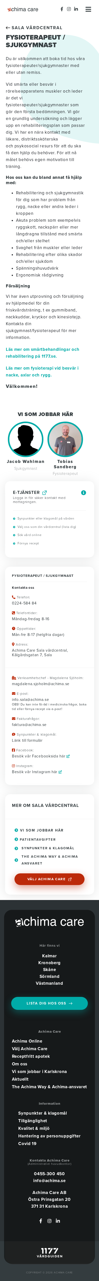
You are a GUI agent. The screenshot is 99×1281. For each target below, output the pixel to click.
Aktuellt (20, 1079)
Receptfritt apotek (31, 1056)
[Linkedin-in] (76, 9)
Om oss (19, 1064)
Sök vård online (28, 535)
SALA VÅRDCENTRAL (36, 27)
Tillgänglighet (32, 1120)
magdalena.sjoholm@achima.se (41, 684)
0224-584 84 (24, 603)
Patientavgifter (37, 840)
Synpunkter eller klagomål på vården (45, 518)
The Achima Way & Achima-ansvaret (49, 1086)
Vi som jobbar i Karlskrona (39, 1071)
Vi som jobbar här (41, 830)
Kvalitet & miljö (34, 1128)
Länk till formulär (27, 740)
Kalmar (49, 956)
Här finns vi (50, 946)
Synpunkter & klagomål (42, 1113)
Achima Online (27, 1041)
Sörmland (50, 976)
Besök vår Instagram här (35, 772)
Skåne (49, 969)
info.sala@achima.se (30, 699)
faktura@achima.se (29, 724)
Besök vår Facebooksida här (39, 756)
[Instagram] (68, 9)
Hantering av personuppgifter (49, 1136)
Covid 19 (27, 1143)
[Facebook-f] (62, 9)
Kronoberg (49, 962)
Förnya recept (27, 543)
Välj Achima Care (29, 1048)
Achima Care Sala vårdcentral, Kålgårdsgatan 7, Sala (40, 652)
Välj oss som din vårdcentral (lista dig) (46, 527)
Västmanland (49, 983)
